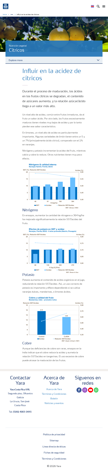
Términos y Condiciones (54, 394)
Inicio (5, 14)
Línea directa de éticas (54, 447)
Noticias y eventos (54, 403)
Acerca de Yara (54, 389)
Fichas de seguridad (54, 453)
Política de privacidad (54, 435)
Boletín (54, 399)
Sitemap (54, 441)
